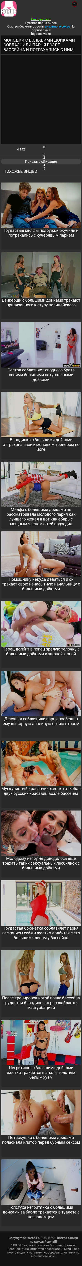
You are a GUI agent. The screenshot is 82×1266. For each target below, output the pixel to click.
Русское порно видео (41, 23)
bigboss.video (41, 33)
